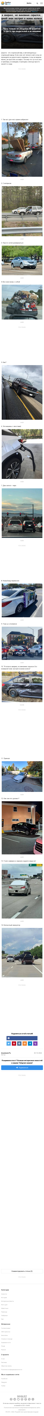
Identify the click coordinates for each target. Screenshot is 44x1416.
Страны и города (6, 1339)
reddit (22, 179)
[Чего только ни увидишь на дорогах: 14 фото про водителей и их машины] (35, 1043)
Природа (4, 1312)
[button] (22, 1038)
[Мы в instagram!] (22, 1399)
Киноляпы (4, 1335)
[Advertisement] (22, 93)
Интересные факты (7, 1301)
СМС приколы (5, 1332)
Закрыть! (35, 11)
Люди (3, 1346)
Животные (4, 1308)
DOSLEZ (22, 1396)
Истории (4, 1297)
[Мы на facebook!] (11, 1399)
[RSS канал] (33, 1399)
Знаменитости (6, 1342)
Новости (4, 1294)
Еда (2, 1319)
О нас (3, 1359)
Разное (3, 1349)
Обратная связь (6, 1366)
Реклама (4, 1362)
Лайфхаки (4, 1315)
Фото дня (4, 1305)
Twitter (3, 1386)
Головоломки (5, 1328)
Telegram (4, 1382)
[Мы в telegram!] (14, 1399)
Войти (29, 3)
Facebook (4, 1378)
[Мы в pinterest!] (25, 1399)
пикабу (22, 705)
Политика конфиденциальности (11, 1369)
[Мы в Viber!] (29, 1399)
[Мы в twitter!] (18, 1399)
